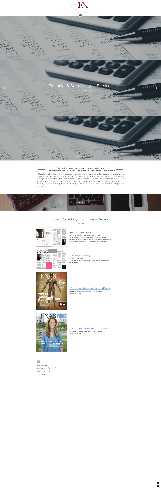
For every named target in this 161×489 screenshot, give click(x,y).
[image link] (51, 237)
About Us (80, 202)
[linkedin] (38, 361)
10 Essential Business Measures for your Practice (88, 328)
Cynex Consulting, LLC (46, 371)
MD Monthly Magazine (76, 258)
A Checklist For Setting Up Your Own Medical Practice (89, 288)
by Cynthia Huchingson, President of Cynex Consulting (85, 291)
